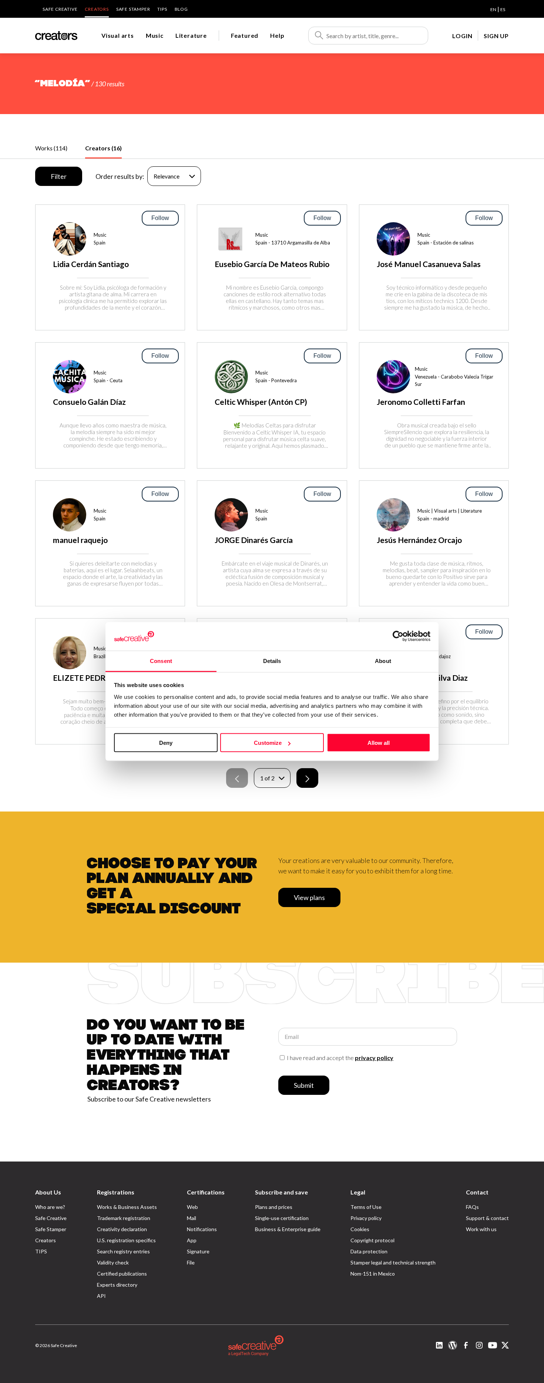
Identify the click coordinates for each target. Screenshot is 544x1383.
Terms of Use (366, 1207)
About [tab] (383, 660)
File (191, 1262)
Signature (198, 1251)
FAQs (472, 1207)
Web (192, 1207)
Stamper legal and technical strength (393, 1262)
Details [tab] (272, 660)
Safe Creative (60, 9)
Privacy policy (366, 1218)
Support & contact (487, 1218)
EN (493, 9)
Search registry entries (123, 1251)
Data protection (368, 1251)
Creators (96, 9)
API (101, 1296)
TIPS (162, 9)
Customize (268, 743)
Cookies (359, 1229)
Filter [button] (59, 176)
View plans (309, 897)
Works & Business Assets (127, 1207)
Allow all (378, 743)
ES (502, 9)
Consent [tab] (161, 660)
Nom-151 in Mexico (372, 1273)
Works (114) (51, 147)
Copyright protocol (372, 1240)
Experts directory (117, 1285)
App (192, 1240)
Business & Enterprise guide (287, 1229)
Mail (191, 1218)
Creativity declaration (122, 1229)
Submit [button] (304, 1085)
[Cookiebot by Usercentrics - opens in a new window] (398, 636)
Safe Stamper (133, 9)
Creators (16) (103, 147)
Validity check (113, 1262)
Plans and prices (273, 1207)
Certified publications (122, 1273)
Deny (165, 743)
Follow (160, 218)
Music (155, 35)
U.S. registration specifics (126, 1240)
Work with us (481, 1229)
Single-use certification (282, 1218)
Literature (191, 35)
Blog (181, 9)
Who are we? (50, 1207)
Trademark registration (123, 1218)
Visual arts (117, 35)
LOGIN (462, 35)
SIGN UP (496, 35)
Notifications (202, 1229)
